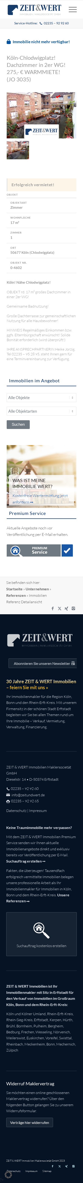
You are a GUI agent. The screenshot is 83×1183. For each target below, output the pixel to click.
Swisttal (65, 1038)
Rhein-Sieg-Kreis (19, 1019)
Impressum (38, 810)
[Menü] (70, 9)
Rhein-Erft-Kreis (60, 1014)
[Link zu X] (59, 608)
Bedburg (13, 1032)
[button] (8, 1174)
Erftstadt (41, 1019)
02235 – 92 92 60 (25, 788)
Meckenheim (34, 1044)
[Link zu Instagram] (73, 608)
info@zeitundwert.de (28, 795)
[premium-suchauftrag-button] (40, 551)
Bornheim (24, 1026)
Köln (10, 1014)
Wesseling (44, 1032)
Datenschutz (16, 810)
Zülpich (12, 1050)
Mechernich (65, 1044)
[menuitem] (41, 23)
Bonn (50, 1044)
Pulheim (40, 1026)
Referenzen (16, 595)
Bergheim (55, 1026)
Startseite (14, 589)
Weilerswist (15, 1038)
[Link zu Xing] (66, 608)
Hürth (67, 1019)
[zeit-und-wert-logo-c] (34, 9)
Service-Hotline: (41, 23)
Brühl (10, 1026)
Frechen (27, 1032)
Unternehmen (37, 589)
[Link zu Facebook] (52, 608)
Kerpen (55, 1019)
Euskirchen (35, 1038)
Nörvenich (61, 1032)
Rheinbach (14, 1044)
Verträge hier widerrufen (29, 1122)
